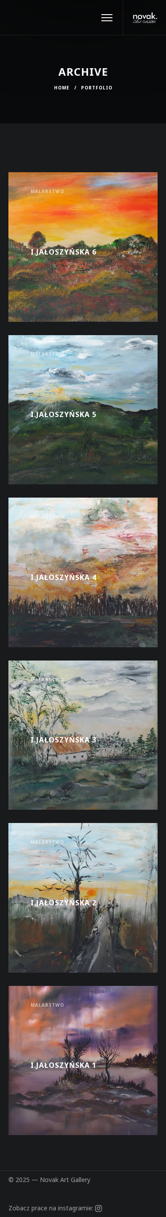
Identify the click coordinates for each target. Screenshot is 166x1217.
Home (61, 88)
